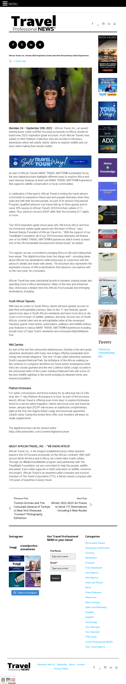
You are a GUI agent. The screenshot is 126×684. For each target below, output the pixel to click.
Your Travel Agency (95, 646)
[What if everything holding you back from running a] (33, 579)
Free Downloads (93, 567)
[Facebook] (94, 667)
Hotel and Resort (94, 582)
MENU (13, 4)
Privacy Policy (61, 668)
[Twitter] (99, 665)
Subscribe (62, 664)
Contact (81, 664)
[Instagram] (105, 667)
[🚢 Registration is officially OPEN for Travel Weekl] (16, 563)
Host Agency (91, 572)
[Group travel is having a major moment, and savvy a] (16, 579)
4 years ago (20, 61)
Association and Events (97, 548)
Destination (91, 557)
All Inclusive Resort (95, 543)
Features (90, 562)
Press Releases (93, 592)
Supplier (89, 612)
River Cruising (92, 602)
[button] (6, 3)
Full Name (55, 550)
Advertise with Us (46, 664)
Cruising (89, 552)
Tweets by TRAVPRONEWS (106, 353)
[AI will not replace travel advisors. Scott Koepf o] (33, 563)
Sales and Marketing (96, 607)
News (88, 587)
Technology (91, 622)
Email (54, 562)
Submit (55, 578)
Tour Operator (92, 627)
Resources (90, 597)
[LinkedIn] (110, 667)
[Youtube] (116, 667)
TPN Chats (91, 636)
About (72, 664)
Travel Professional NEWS (99, 642)
